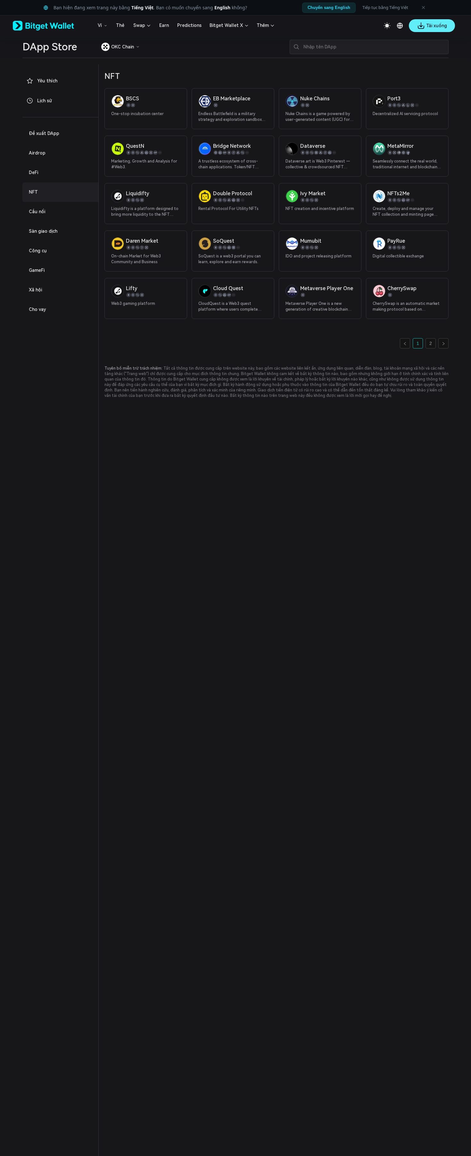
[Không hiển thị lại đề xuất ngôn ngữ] (423, 7)
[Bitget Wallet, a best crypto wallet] (51, 25)
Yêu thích (47, 80)
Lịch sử (44, 100)
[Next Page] (443, 343)
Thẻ (120, 25)
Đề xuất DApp (44, 133)
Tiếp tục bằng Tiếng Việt (385, 7)
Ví (100, 25)
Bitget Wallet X (226, 25)
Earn (164, 25)
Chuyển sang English (329, 7)
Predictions (189, 25)
